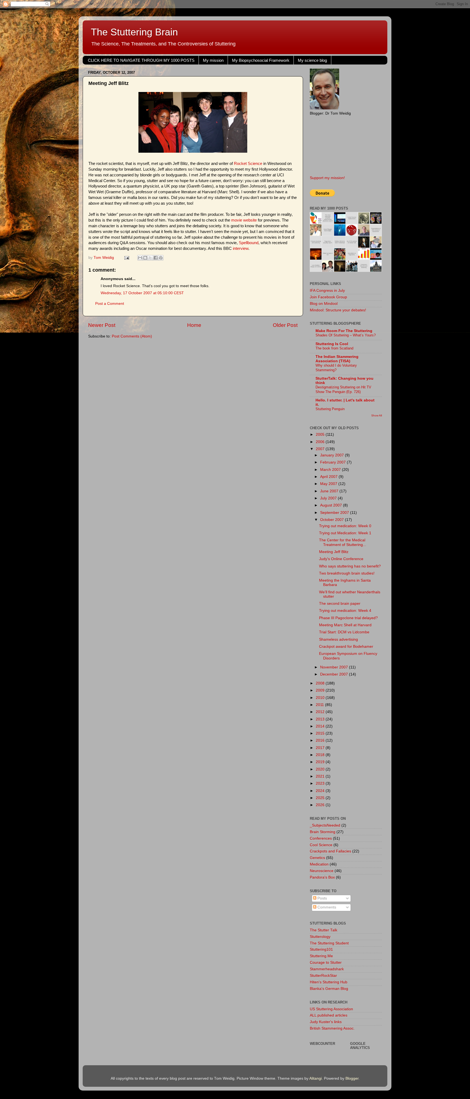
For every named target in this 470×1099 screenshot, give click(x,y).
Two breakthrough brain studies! (347, 573)
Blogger (351, 1078)
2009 (321, 690)
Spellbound (248, 243)
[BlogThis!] (145, 257)
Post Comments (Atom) (132, 336)
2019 (321, 762)
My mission (213, 60)
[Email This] (140, 257)
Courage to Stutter (326, 962)
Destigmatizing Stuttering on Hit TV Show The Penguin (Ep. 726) (343, 389)
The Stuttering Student (329, 943)
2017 (321, 748)
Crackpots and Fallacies (330, 851)
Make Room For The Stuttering (344, 331)
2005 (321, 434)
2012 (321, 712)
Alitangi (315, 1078)
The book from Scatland (334, 348)
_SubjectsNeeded (325, 825)
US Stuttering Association (331, 1009)
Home (194, 325)
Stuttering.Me (321, 956)
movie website (244, 220)
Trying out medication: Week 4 (345, 611)
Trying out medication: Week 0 (345, 526)
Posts (321, 898)
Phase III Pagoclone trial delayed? (348, 618)
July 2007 (329, 498)
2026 (321, 805)
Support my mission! (327, 178)
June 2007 (329, 491)
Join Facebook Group (328, 297)
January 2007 (332, 455)
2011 (320, 705)
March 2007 (331, 470)
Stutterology (320, 937)
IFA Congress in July (327, 290)
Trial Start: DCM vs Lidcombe (344, 632)
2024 (321, 791)
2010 (321, 698)
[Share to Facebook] (155, 257)
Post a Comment (109, 304)
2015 (321, 733)
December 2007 (334, 674)
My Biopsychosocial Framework (260, 60)
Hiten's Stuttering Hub (328, 982)
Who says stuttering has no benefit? (350, 566)
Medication (319, 864)
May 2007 (329, 484)
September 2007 (335, 513)
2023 (321, 783)
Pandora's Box (322, 877)
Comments (326, 907)
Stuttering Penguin (330, 409)
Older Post (285, 325)
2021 (321, 776)
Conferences (321, 838)
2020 (321, 769)
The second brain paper (339, 603)
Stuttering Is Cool (332, 344)
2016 (321, 740)
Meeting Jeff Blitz (333, 552)
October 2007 (332, 520)
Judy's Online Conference (341, 559)
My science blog (312, 60)
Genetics (317, 858)
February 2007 (333, 462)
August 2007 (331, 505)
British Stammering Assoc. (332, 1028)
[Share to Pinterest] (160, 257)
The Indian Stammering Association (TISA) (337, 359)
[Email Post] (126, 258)
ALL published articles (328, 1015)
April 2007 (329, 477)
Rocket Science (248, 163)
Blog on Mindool (324, 304)
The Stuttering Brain (134, 32)
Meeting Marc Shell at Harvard (345, 625)
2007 (321, 449)
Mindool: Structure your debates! (338, 310)
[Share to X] (150, 257)
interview (240, 248)
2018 (321, 755)
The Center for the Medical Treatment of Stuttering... (342, 542)
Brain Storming (322, 832)
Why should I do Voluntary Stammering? (336, 367)
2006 (321, 442)
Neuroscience (321, 871)
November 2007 (334, 667)
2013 (321, 719)
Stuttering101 (321, 949)
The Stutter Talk (323, 930)
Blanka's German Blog (329, 989)
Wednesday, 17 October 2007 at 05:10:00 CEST (142, 293)
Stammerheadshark (327, 969)
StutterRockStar (323, 976)
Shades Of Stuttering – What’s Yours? (346, 335)
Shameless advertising (338, 639)
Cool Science (321, 845)
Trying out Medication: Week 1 (345, 533)
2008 (321, 683)
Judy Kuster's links (326, 1022)
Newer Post (101, 325)
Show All (376, 415)
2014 (321, 726)
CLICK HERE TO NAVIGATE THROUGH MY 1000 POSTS (141, 60)
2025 (321, 798)
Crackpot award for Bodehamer (346, 646)
